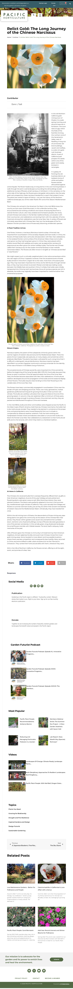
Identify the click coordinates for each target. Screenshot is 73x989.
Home (9, 37)
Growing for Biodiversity (17, 813)
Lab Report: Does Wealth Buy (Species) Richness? (57, 739)
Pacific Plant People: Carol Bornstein (20, 930)
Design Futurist (14, 826)
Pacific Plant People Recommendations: (27, 721)
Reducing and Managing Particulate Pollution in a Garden (28, 739)
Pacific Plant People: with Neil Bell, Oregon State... (44, 783)
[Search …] (70, 4)
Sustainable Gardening (17, 830)
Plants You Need (15, 809)
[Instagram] (34, 586)
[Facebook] (31, 586)
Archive (15, 37)
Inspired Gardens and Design (19, 822)
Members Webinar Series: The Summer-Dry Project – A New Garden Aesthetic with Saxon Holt (57, 724)
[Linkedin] (42, 586)
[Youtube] (38, 586)
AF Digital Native (64, 984)
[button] (25, 563)
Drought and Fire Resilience (19, 818)
